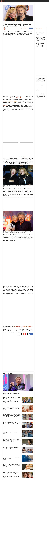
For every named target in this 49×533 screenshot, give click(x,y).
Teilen (31, 28)
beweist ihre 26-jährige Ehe (16, 97)
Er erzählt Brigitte (27, 192)
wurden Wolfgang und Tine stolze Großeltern (22, 326)
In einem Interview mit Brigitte (10, 101)
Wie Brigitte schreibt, (25, 157)
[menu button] (47, 1)
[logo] (3, 1)
